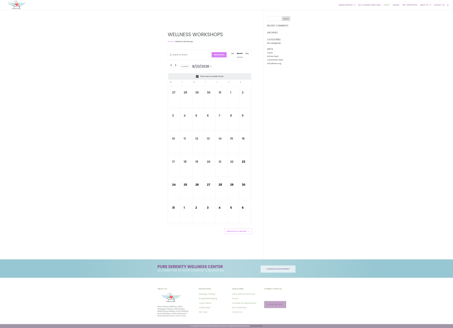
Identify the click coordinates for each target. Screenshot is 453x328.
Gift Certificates (409, 5)
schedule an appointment (278, 269)
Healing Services (346, 5)
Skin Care (203, 312)
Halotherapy (204, 307)
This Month (185, 66)
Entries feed (272, 56)
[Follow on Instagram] (274, 295)
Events (387, 5)
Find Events (219, 55)
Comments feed (275, 59)
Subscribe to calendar (237, 231)
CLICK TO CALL (275, 304)
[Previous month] (171, 65)
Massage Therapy (207, 294)
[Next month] (175, 65)
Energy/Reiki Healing (208, 298)
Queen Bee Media (256, 326)
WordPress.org (274, 63)
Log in (270, 52)
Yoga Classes (205, 303)
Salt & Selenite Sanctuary (369, 5)
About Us (424, 5)
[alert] (209, 76)
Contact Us (439, 5)
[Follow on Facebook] (267, 295)
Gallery (396, 5)
